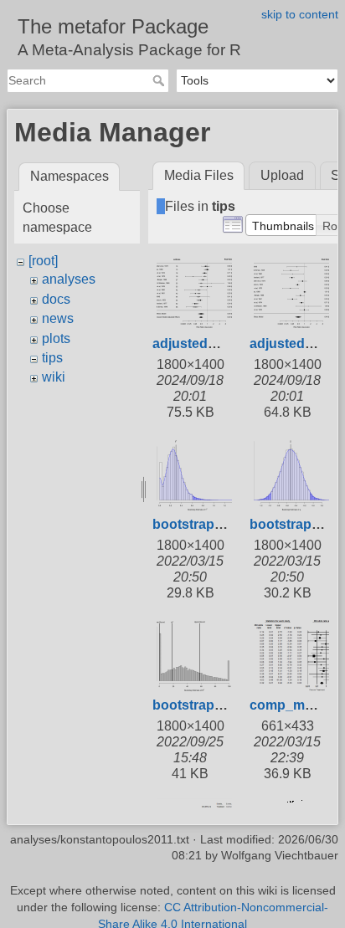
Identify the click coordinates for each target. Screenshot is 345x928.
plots (56, 338)
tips (52, 358)
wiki (53, 377)
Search (160, 80)
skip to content (299, 14)
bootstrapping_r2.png (221, 705)
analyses (68, 279)
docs (56, 299)
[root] (43, 261)
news (58, 318)
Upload (282, 175)
